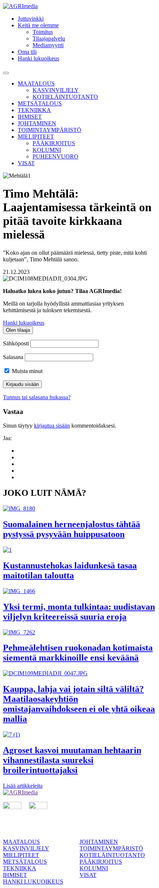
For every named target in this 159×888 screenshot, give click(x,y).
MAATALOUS (36, 83)
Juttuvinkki (31, 18)
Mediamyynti (48, 45)
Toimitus (43, 32)
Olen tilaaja (18, 330)
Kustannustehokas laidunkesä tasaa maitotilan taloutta (70, 570)
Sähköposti (16, 343)
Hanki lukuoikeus (38, 58)
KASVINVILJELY (56, 90)
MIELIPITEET (36, 136)
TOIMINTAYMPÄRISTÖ (49, 130)
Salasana (13, 357)
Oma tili (27, 52)
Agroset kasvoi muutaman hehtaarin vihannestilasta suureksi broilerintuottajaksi (72, 760)
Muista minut (26, 371)
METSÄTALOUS (40, 103)
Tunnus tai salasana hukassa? (37, 397)
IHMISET (30, 117)
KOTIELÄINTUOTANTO (65, 97)
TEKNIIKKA (34, 110)
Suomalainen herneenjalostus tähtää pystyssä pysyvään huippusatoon (71, 529)
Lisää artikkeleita (23, 786)
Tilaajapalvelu (49, 38)
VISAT (26, 163)
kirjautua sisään (52, 425)
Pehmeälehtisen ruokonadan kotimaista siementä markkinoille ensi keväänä (78, 652)
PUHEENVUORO (55, 156)
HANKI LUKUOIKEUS (33, 881)
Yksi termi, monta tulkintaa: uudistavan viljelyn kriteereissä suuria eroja (79, 611)
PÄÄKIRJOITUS (54, 143)
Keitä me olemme (38, 25)
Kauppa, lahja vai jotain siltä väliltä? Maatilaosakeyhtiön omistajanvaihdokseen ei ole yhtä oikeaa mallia (79, 704)
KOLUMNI (47, 150)
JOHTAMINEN (37, 123)
